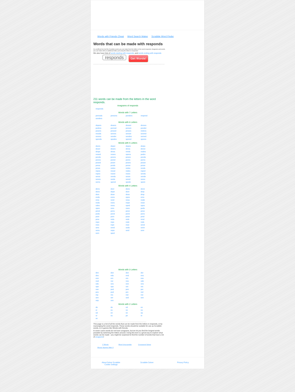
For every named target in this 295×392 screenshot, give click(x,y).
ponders (129, 116)
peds (143, 208)
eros (97, 200)
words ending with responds (149, 53)
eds (112, 275)
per (142, 289)
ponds (143, 157)
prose (143, 165)
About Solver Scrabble (111, 362)
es (112, 310)
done (143, 189)
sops (113, 230)
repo (97, 222)
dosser (128, 125)
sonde (143, 176)
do (112, 307)
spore (143, 182)
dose (113, 194)
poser (113, 163)
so (97, 318)
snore (128, 176)
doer (112, 189)
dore (127, 192)
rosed (113, 174)
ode (142, 281)
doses (113, 149)
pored (113, 160)
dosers (113, 125)
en (142, 307)
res (112, 295)
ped (112, 289)
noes (113, 203)
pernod (113, 128)
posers (98, 131)
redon (113, 168)
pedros (98, 128)
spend (113, 182)
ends (98, 197)
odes (98, 205)
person (128, 128)
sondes (129, 136)
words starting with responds (122, 53)
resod (113, 171)
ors (142, 287)
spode (128, 182)
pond (113, 214)
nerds (128, 152)
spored (128, 139)
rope (112, 225)
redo (112, 219)
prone (128, 165)
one (127, 284)
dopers (98, 125)
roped (143, 171)
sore (142, 230)
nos (127, 281)
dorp (142, 192)
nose (143, 203)
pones (98, 160)
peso (143, 211)
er (96, 310)
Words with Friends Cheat (110, 36)
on (127, 313)
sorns (98, 182)
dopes (128, 146)
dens (98, 189)
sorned (143, 136)
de (97, 307)
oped (128, 205)
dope (113, 192)
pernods (99, 116)
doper (113, 146)
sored (128, 179)
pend (98, 211)
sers (97, 228)
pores (128, 160)
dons (98, 192)
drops (98, 152)
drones (143, 125)
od (97, 313)
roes (97, 225)
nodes (143, 152)
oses (128, 208)
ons (142, 284)
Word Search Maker (137, 36)
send (143, 225)
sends (143, 174)
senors (113, 134)
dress (128, 149)
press (98, 165)
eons (113, 197)
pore (97, 217)
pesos (128, 157)
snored (143, 134)
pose (128, 217)
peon (128, 211)
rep (97, 295)
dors (97, 194)
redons (143, 131)
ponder (143, 128)
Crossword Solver (144, 344)
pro (127, 292)
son (142, 298)
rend (142, 219)
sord (127, 230)
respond (144, 116)
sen (97, 298)
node (143, 200)
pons (143, 214)
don (127, 273)
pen (127, 289)
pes (97, 292)
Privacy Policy (183, 362)
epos (128, 197)
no (142, 310)
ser (112, 298)
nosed (98, 154)
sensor (128, 134)
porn (112, 217)
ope (97, 287)
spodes (114, 139)
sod (127, 298)
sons (98, 230)
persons (114, 116)
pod (112, 292)
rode (127, 222)
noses (113, 154)
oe (112, 313)
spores (143, 139)
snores (98, 136)
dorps (143, 146)
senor (98, 176)
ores (112, 208)
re (141, 316)
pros (97, 219)
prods (113, 165)
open (143, 205)
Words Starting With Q (105, 347)
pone (128, 214)
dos (97, 275)
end (127, 275)
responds (99, 109)
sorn (97, 233)
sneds (113, 176)
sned (113, 228)
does (128, 189)
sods (128, 228)
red (142, 292)
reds (127, 219)
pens (113, 211)
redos (128, 168)
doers (98, 146)
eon (97, 278)
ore (127, 287)
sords (113, 179)
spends (99, 139)
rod (127, 295)
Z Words (105, 344)
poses (128, 163)
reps (112, 222)
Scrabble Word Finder (162, 36)
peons (113, 157)
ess (142, 278)
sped (113, 233)
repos (98, 171)
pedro (143, 154)
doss (128, 194)
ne (127, 310)
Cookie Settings (111, 365)
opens (128, 154)
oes (112, 284)
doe (112, 273)
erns (142, 197)
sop (97, 300)
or (96, 316)
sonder (113, 136)
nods (98, 203)
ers (127, 278)
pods (98, 214)
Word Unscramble (125, 344)
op (142, 313)
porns (143, 160)
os (112, 316)
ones (113, 205)
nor (112, 281)
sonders (99, 118)
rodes (128, 171)
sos (112, 300)
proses (128, 131)
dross (113, 152)
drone (143, 149)
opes (98, 208)
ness (128, 200)
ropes (98, 174)
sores (143, 179)
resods (98, 134)
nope (128, 203)
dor (142, 273)
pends (98, 157)
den (97, 273)
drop (142, 194)
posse (143, 163)
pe (127, 316)
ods (97, 284)
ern (112, 278)
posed (98, 163)
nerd (112, 200)
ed (127, 307)
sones (98, 179)
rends (143, 168)
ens (142, 275)
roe (142, 295)
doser (98, 149)
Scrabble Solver (146, 362)
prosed (113, 131)
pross (98, 168)
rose (127, 225)
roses (128, 174)
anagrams (99, 337)
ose (97, 289)
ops (112, 287)
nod (97, 281)
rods (142, 222)
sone (143, 228)
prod (142, 217)
